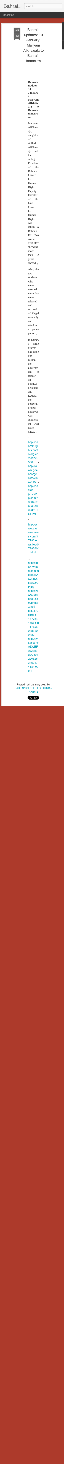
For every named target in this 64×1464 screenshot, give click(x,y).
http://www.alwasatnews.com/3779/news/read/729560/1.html (33, 538)
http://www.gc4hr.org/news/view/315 (33, 474)
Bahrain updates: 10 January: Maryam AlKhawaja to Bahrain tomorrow (33, 45)
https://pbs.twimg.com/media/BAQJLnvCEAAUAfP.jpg (33, 575)
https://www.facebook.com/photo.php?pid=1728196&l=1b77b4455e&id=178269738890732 (33, 613)
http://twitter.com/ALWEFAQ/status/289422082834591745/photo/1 (33, 655)
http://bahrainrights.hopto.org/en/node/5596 (33, 452)
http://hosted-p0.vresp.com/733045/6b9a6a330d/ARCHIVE (33, 500)
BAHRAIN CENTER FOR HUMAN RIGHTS (33, 689)
